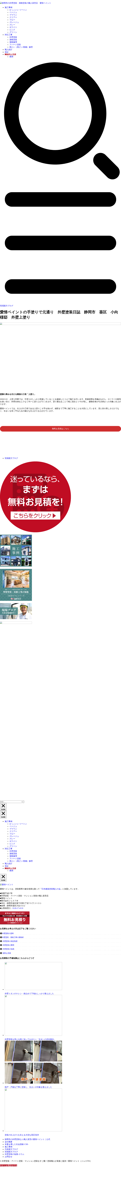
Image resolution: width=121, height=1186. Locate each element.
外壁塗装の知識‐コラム (14, 1154)
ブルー (12, 20)
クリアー (13, 17)
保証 (7, 52)
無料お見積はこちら (60, 429)
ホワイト (13, 27)
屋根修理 (13, 42)
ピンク (12, 30)
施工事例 (8, 7)
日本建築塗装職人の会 (51, 889)
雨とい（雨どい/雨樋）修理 (21, 47)
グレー (12, 25)
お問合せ (8, 1157)
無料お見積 (7, 953)
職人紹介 (8, 50)
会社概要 (8, 1142)
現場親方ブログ (6, 306)
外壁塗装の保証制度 (10, 941)
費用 (11, 57)
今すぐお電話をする (8, 1165)
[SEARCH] (60, 180)
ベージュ (13, 12)
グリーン (13, 32)
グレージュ (14, 22)
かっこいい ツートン (18, 10)
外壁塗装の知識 (8, 949)
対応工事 (8, 35)
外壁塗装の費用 (8, 945)
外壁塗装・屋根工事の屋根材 (13, 937)
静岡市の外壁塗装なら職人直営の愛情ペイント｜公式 (27, 1139)
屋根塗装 (13, 40)
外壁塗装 (13, 37)
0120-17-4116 (18, 908)
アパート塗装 (15, 45)
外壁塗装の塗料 (8, 933)
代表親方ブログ (11, 1149)
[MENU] (60, 302)
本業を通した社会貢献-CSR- (16, 1144)
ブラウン (13, 15)
